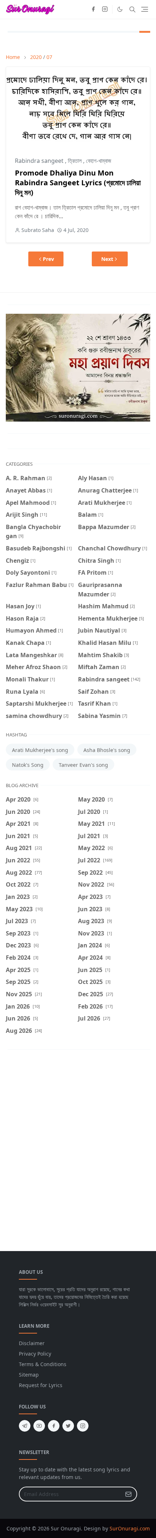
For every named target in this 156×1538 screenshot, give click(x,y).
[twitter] (68, 1426)
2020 (36, 57)
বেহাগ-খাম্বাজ (98, 161)
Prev (48, 258)
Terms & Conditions (42, 1364)
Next (107, 258)
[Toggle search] (132, 9)
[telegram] (24, 1426)
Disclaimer (32, 1343)
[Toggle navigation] (144, 9)
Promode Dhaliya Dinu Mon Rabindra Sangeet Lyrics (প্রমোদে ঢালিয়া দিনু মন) (78, 182)
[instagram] (105, 9)
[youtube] (39, 1426)
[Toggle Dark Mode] (120, 9)
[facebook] (93, 9)
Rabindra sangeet (40, 161)
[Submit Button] (128, 1494)
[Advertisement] (78, 1145)
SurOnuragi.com (130, 1528)
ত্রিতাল (75, 161)
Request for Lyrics (40, 1385)
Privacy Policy (35, 1353)
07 (49, 57)
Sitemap (29, 1374)
